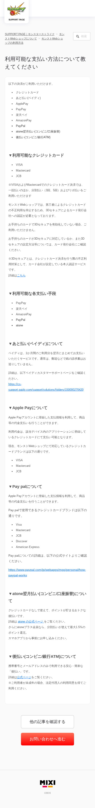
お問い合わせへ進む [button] (47, 739)
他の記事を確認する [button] (47, 721)
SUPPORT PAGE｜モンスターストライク (30, 34)
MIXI (47, 784)
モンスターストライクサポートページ (16, 9)
